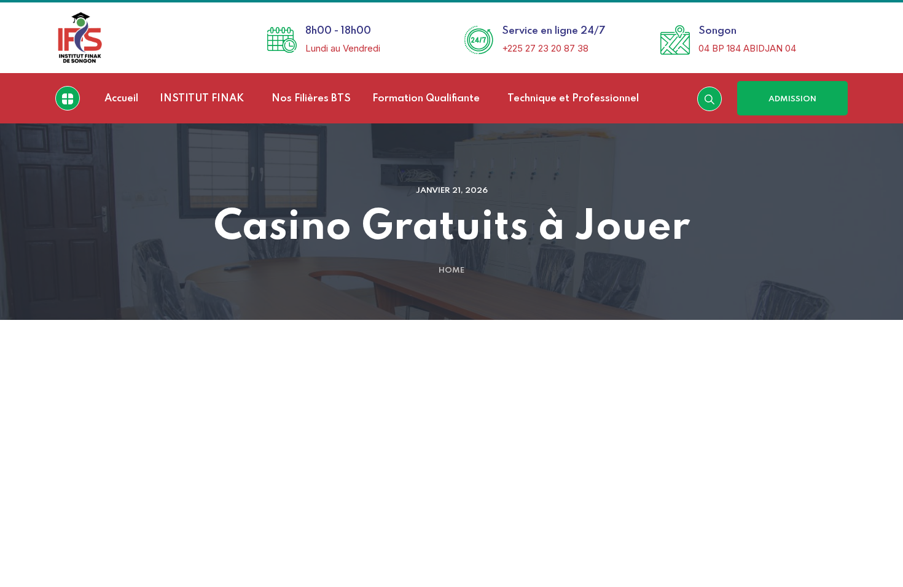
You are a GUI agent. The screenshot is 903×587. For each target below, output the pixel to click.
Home (451, 270)
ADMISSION (792, 99)
